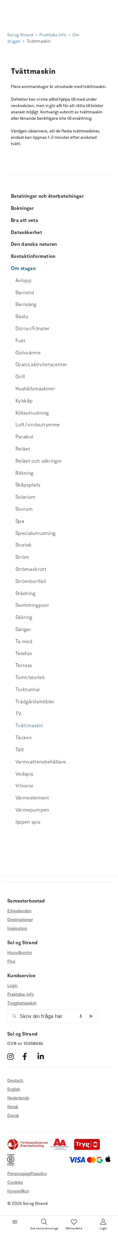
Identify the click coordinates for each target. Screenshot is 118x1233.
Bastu (21, 316)
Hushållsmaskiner (35, 389)
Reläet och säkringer (38, 461)
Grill (20, 376)
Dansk (13, 1115)
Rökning (24, 473)
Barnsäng (26, 304)
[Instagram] (14, 1056)
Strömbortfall (30, 581)
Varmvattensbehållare (40, 762)
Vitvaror (24, 785)
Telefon (23, 653)
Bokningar (22, 208)
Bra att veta (24, 220)
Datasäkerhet (26, 232)
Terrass (23, 665)
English (13, 1089)
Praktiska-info (20, 994)
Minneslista (74, 1228)
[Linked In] (44, 1056)
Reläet (22, 449)
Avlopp (23, 280)
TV (18, 714)
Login (12, 985)
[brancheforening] (28, 1149)
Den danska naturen (34, 244)
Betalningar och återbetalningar (47, 196)
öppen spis (27, 822)
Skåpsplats (27, 485)
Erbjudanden (19, 911)
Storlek (23, 545)
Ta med (23, 641)
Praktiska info (52, 35)
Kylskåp (24, 401)
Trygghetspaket (22, 1003)
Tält (19, 750)
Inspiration (17, 928)
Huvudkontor (19, 952)
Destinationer (20, 919)
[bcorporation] (12, 1164)
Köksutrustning (32, 413)
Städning (25, 593)
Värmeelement (32, 798)
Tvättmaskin (29, 725)
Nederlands (18, 1098)
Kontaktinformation (33, 256)
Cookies (15, 1182)
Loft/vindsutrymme (37, 424)
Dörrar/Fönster (32, 328)
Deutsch (15, 1080)
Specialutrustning (35, 533)
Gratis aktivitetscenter (41, 364)
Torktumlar (27, 689)
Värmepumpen (32, 810)
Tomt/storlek (30, 677)
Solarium (25, 497)
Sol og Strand (20, 35)
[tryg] (88, 1149)
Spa (19, 521)
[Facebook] (29, 1056)
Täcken (23, 737)
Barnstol (24, 292)
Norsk (12, 1107)
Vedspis (24, 774)
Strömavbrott (30, 569)
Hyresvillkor (18, 1191)
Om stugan (23, 268)
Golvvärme (28, 353)
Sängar (23, 629)
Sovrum (24, 509)
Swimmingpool (32, 605)
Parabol (24, 437)
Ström (22, 557)
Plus (11, 961)
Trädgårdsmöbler (35, 701)
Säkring (23, 617)
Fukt (20, 340)
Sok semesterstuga (44, 1228)
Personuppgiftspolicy (27, 1173)
